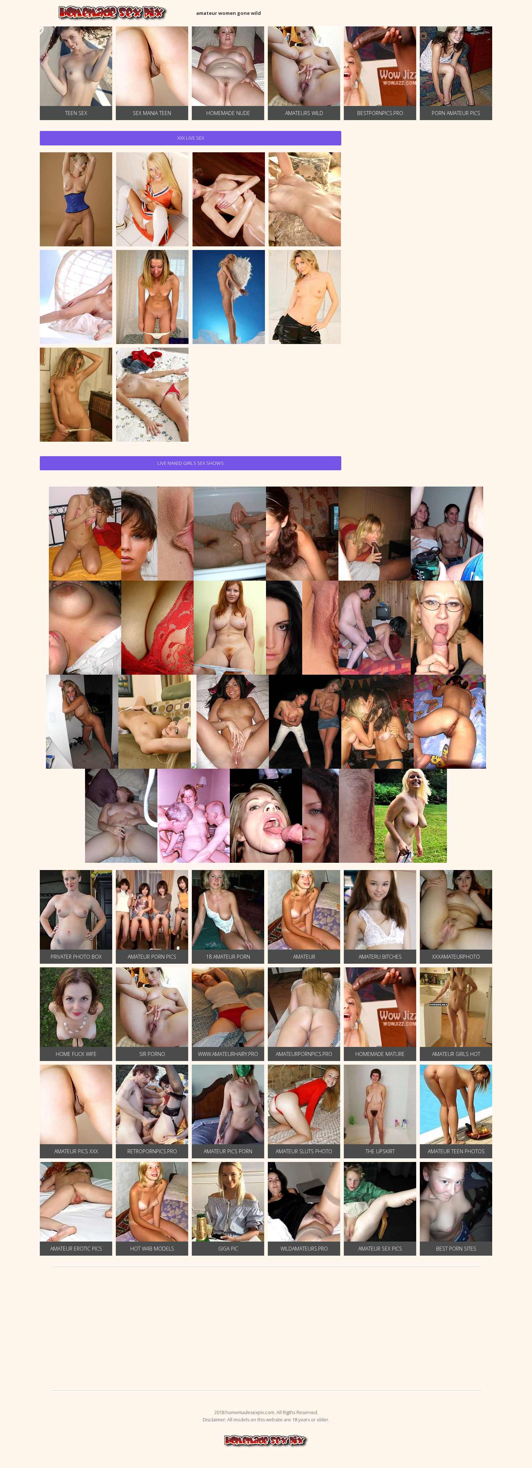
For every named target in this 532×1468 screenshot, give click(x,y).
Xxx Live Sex (190, 138)
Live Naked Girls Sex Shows (190, 463)
